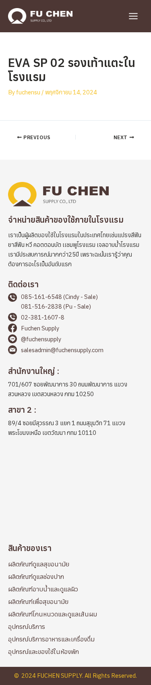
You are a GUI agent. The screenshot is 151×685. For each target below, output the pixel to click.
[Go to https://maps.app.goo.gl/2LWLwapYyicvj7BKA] (75, 383)
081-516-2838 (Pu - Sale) (56, 306)
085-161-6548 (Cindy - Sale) (59, 297)
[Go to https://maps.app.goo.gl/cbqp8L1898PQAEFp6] (75, 422)
